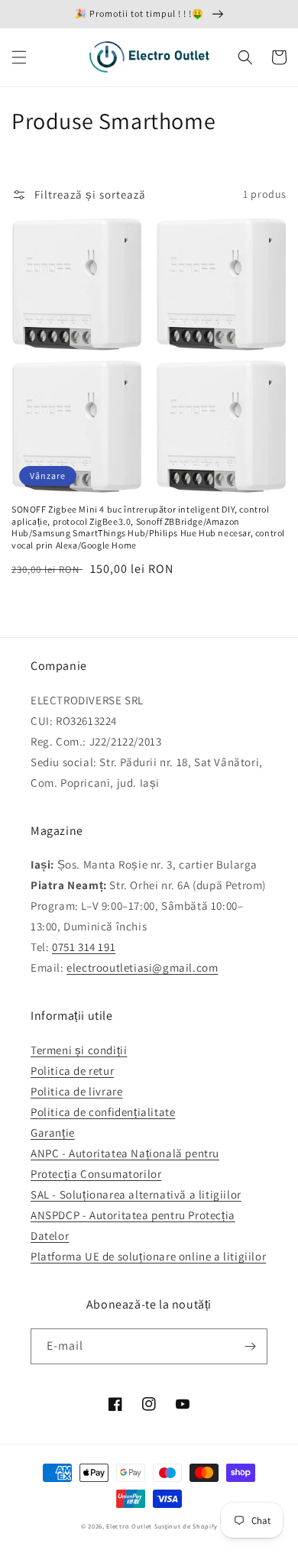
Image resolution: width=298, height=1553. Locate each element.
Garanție (53, 1132)
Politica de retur (72, 1070)
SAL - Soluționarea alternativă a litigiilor (136, 1194)
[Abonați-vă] (250, 1346)
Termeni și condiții (79, 1050)
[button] (19, 57)
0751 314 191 (83, 947)
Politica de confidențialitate (103, 1112)
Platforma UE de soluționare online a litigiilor (148, 1256)
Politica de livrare (76, 1091)
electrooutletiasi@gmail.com (142, 967)
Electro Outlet (129, 1526)
